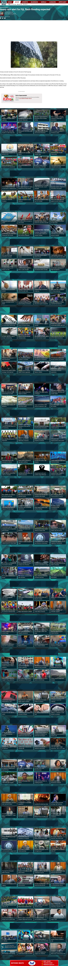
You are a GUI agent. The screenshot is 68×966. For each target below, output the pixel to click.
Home (10, 2)
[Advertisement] (34, 30)
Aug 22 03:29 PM (12, 4)
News (17, 2)
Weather (20, 4)
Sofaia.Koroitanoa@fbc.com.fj (11, 14)
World (43, 2)
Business (34, 2)
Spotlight (62, 2)
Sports (25, 2)
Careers (52, 2)
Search (25, 4)
